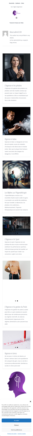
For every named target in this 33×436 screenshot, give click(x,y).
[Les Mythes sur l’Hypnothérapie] (16, 175)
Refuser (16, 425)
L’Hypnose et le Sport (12, 239)
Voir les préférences (16, 430)
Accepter (16, 420)
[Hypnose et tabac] (16, 121)
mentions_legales (22, 433)
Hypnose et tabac (11, 139)
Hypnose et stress (11, 353)
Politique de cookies (12, 433)
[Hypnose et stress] (16, 340)
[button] (30, 401)
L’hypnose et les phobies (13, 85)
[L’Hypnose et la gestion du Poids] (16, 270)
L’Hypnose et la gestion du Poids (16, 306)
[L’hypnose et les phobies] (16, 67)
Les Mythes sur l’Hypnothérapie (16, 192)
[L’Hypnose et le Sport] (16, 226)
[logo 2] (16, 10)
